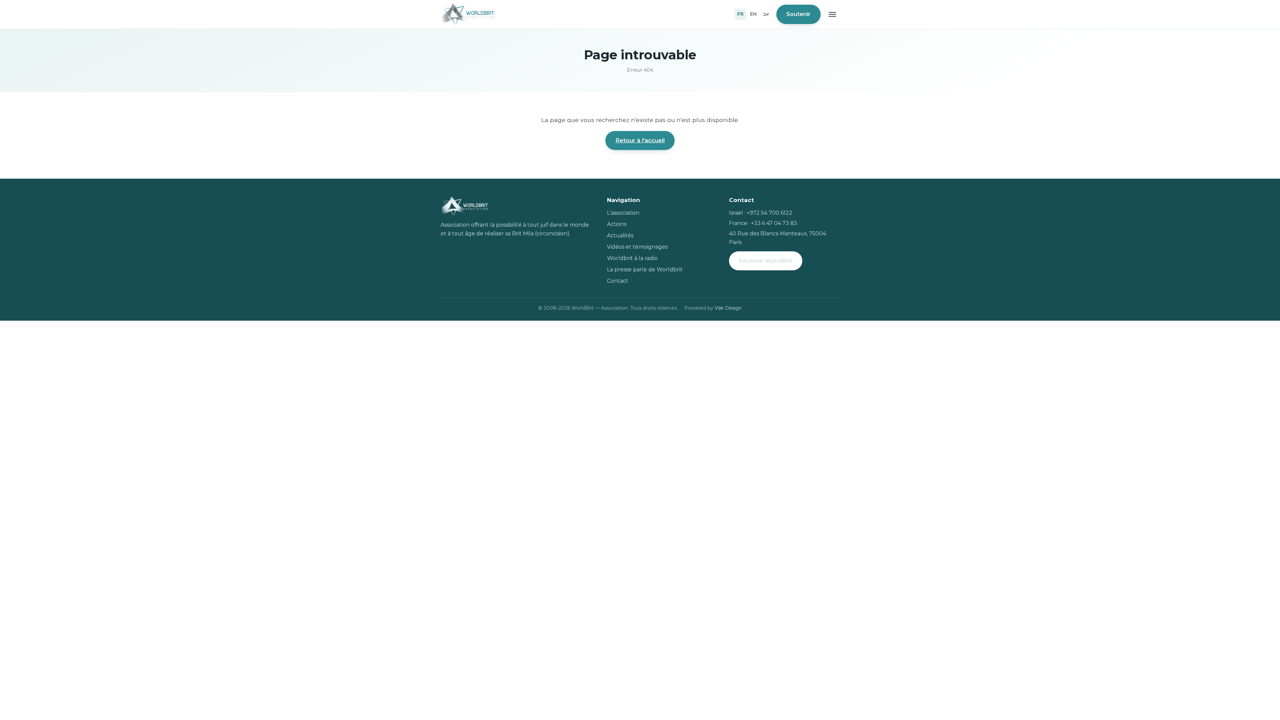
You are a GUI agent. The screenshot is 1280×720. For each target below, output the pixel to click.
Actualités (620, 235)
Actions (616, 224)
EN (753, 14)
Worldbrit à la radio (632, 258)
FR (740, 14)
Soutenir (798, 14)
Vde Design (728, 308)
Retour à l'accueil (640, 140)
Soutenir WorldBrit (765, 260)
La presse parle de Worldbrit (645, 269)
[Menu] (832, 14)
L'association (623, 213)
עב (766, 14)
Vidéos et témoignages (637, 247)
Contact (617, 281)
